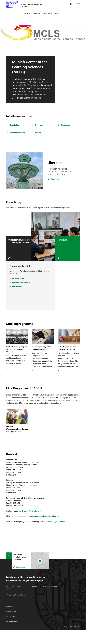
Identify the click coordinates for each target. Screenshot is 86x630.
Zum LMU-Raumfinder (17, 595)
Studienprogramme (17, 132)
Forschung (36, 13)
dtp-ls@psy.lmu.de (57, 522)
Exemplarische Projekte (21, 282)
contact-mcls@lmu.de (33, 511)
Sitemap (9, 607)
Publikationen (17, 287)
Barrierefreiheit (12, 621)
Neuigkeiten (14, 125)
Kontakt (38, 132)
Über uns (39, 125)
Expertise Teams (18, 278)
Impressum (10, 617)
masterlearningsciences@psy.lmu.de (44, 516)
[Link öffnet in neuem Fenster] (30, 560)
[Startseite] (9, 555)
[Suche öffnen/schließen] (71, 4)
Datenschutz (11, 612)
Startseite (27, 13)
